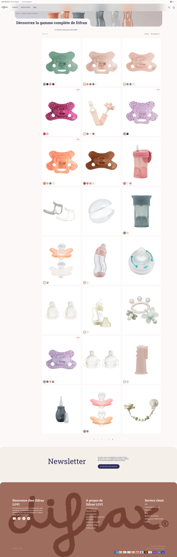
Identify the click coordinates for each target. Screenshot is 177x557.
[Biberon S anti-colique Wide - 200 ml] (101, 310)
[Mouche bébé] (61, 409)
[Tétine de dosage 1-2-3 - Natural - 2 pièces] (61, 310)
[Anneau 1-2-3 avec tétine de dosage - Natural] (141, 261)
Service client (25, 7)
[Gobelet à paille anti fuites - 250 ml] (141, 162)
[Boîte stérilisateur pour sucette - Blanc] (101, 211)
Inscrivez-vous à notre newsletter (108, 466)
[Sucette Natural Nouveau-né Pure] (141, 62)
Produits (15, 7)
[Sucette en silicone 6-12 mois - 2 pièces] (101, 409)
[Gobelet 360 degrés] (141, 211)
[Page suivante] (112, 439)
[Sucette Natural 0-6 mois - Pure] (101, 162)
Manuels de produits (151, 516)
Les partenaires (91, 514)
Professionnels (91, 528)
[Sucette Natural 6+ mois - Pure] (101, 62)
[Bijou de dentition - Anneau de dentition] (141, 310)
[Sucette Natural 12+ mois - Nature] (61, 162)
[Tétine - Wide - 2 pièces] (101, 360)
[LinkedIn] (29, 518)
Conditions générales (158, 546)
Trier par (146, 34)
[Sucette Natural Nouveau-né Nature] (61, 360)
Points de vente (91, 511)
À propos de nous (92, 508)
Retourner (148, 510)
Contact (147, 522)
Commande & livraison (152, 507)
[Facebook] (24, 518)
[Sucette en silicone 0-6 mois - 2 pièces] (61, 261)
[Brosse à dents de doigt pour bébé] (141, 360)
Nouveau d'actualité (93, 522)
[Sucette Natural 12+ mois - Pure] (61, 62)
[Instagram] (19, 518)
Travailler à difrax (92, 525)
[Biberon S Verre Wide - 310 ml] (101, 261)
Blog (34, 7)
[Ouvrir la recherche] (169, 7)
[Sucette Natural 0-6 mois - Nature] (61, 112)
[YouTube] (14, 518)
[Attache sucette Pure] (101, 112)
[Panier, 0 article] (174, 7)
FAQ (146, 504)
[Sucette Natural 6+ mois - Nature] (141, 112)
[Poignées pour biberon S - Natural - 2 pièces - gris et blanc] (61, 211)
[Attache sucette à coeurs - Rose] (141, 409)
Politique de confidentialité (154, 519)
